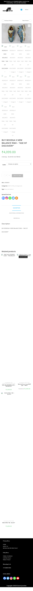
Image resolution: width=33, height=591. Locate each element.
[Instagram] (6, 198)
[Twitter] (13, 198)
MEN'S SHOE (11, 186)
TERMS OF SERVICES (8, 556)
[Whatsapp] (9, 198)
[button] (29, 25)
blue (5, 189)
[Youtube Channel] (17, 578)
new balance (10, 189)
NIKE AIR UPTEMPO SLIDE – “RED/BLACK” (8, 385)
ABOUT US (5, 546)
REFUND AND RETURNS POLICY (10, 548)
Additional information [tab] (16, 213)
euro (4, 165)
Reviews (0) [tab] (17, 218)
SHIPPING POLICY (7, 558)
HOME (4, 544)
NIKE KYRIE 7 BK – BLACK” (8, 522)
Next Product (26, 20)
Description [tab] (16, 208)
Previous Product (8, 20)
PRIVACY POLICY (7, 560)
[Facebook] (3, 198)
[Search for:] (29, 9)
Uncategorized (18, 186)
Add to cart (17, 175)
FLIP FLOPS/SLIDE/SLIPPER (7, 383)
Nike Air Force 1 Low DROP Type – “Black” (24, 385)
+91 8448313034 (7, 568)
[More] (16, 198)
